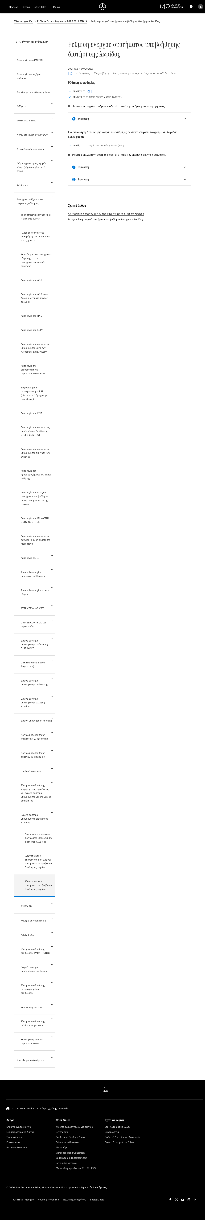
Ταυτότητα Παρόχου (22, 1199)
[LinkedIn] (195, 1200)
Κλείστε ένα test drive (18, 1126)
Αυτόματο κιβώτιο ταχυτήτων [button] (32, 134)
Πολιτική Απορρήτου (74, 1199)
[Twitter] (176, 1200)
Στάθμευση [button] (23, 185)
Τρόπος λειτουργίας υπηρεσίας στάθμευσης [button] (33, 574)
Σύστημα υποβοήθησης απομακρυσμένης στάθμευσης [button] (33, 989)
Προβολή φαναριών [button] (31, 771)
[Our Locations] (191, 6)
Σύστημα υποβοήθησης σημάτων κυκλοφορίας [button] (33, 754)
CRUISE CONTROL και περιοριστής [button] (33, 624)
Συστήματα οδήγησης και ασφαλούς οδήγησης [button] (30, 201)
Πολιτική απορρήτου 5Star (119, 1142)
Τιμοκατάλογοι (14, 1137)
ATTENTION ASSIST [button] (32, 608)
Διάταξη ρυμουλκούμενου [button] (30, 1060)
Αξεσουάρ (61, 1147)
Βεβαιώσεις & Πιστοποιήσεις (71, 1157)
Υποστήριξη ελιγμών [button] (31, 1007)
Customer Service (25, 1108)
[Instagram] (189, 1200)
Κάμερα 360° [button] (28, 935)
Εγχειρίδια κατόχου (66, 1162)
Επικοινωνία (13, 1142)
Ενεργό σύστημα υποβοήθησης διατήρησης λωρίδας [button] (34, 818)
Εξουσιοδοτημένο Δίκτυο (20, 1131)
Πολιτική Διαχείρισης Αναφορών (122, 1137)
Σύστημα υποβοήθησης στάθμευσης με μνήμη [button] (33, 1023)
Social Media (97, 1199)
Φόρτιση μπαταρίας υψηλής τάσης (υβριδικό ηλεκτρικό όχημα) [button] (31, 167)
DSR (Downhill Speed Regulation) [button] (33, 664)
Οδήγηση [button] (21, 106)
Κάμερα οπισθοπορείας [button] (33, 920)
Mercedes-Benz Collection (70, 1152)
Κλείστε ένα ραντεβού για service (74, 1126)
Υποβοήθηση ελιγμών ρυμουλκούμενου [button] (32, 1041)
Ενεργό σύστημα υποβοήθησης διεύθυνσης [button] (34, 682)
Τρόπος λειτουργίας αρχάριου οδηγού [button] (36, 592)
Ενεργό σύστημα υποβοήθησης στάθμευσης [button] (35, 969)
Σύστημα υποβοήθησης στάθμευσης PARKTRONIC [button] (35, 951)
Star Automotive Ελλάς (118, 1126)
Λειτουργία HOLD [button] (30, 558)
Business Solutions (16, 1147)
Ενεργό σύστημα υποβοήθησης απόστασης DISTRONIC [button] (34, 644)
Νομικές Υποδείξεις (48, 1199)
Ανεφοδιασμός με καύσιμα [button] (31, 149)
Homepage (8, 1108)
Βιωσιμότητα (112, 1131)
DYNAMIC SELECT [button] (27, 120)
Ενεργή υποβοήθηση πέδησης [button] (36, 720)
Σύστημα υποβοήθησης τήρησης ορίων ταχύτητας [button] (34, 736)
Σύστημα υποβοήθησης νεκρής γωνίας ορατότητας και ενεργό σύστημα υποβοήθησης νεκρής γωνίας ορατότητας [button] (36, 793)
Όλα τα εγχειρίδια (23, 21)
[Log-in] (200, 6)
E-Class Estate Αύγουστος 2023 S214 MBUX (62, 21)
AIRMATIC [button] (27, 906)
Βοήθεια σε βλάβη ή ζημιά (70, 1137)
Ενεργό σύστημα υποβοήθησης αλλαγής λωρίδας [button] (33, 702)
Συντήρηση (62, 1131)
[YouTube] (182, 1200)
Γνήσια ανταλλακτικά (67, 1142)
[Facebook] (170, 1200)
